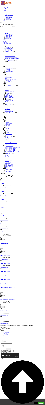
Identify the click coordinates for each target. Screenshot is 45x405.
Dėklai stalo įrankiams (9, 155)
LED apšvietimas (9, 104)
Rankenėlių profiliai (8, 50)
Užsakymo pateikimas (9, 15)
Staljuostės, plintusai (9, 164)
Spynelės (7, 132)
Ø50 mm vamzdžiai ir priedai (10, 150)
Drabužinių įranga (9, 72)
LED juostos (7, 106)
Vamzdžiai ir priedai (9, 146)
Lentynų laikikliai (8, 95)
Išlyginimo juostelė (4, 231)
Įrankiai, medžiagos (9, 74)
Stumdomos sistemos (9, 60)
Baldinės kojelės (8, 87)
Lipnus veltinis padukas (5, 255)
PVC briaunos (7, 69)
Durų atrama (3, 215)
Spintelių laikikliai (8, 96)
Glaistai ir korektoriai (9, 81)
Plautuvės (7, 161)
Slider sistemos (8, 62)
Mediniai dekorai (8, 114)
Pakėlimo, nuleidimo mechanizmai (12, 119)
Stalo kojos (7, 90)
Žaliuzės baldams (9, 169)
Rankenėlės (8, 47)
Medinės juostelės (8, 113)
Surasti (13, 26)
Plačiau (36, 403)
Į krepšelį (2, 239)
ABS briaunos (7, 70)
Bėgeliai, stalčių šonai (10, 65)
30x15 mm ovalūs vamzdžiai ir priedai (12, 151)
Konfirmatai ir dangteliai (9, 140)
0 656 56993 (5, 8)
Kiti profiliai (7, 125)
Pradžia (4, 41)
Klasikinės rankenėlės (9, 49)
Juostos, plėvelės (8, 80)
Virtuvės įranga (8, 153)
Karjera (6, 14)
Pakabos (7, 117)
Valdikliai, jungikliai (9, 111)
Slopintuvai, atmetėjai (10, 130)
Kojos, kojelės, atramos (7, 43)
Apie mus (7, 12)
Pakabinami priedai (8, 160)
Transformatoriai (8, 110)
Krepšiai (6, 158)
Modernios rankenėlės (9, 48)
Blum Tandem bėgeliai (9, 53)
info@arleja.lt (5, 7)
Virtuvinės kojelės (8, 86)
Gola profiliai (7, 124)
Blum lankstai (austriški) (9, 101)
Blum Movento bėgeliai (9, 55)
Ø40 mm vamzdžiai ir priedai (10, 149)
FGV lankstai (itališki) (9, 100)
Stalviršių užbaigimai (9, 165)
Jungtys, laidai (7, 109)
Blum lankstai (7, 52)
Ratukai (7, 128)
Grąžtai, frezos (8, 75)
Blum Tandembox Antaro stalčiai (11, 57)
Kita (6, 82)
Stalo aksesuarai (9, 134)
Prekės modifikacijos (4, 187)
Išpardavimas (8, 171)
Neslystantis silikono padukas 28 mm (7, 287)
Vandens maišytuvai (9, 166)
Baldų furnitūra (5, 10)
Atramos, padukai (6, 44)
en (0, 27)
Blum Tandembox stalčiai (10, 56)
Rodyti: (1, 178)
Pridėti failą (3, 348)
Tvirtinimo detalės (9, 136)
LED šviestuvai (8, 105)
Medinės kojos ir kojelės (9, 91)
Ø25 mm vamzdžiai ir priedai (10, 148)
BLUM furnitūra (9, 51)
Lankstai (7, 99)
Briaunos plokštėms (9, 68)
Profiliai (7, 122)
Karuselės (7, 157)
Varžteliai (7, 139)
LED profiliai (7, 108)
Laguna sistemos (11, 61)
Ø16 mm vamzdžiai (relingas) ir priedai (12, 147)
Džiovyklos (7, 156)
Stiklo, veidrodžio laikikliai (10, 97)
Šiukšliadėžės (7, 163)
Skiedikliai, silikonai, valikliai (10, 79)
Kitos (6, 63)
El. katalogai (7, 18)
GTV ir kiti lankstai (8, 102)
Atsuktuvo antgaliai (8, 77)
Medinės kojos (8, 115)
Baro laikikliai (7, 94)
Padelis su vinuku (3, 310)
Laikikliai (7, 93)
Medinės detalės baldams (10, 112)
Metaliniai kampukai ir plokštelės (11, 143)
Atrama (2, 183)
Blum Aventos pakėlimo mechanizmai (12, 58)
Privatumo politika (8, 19)
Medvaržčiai (7, 138)
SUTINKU (41, 403)
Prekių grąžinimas (8, 17)
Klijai (6, 78)
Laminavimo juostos (9, 71)
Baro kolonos (7, 154)
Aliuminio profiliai (8, 123)
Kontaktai (4, 20)
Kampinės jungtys (8, 142)
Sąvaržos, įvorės (8, 137)
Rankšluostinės (8, 162)
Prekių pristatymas (8, 16)
